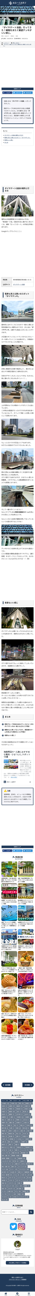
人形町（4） (26, 1122)
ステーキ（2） (12, 1177)
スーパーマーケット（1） (8, 1164)
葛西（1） (17, 1150)
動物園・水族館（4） (17, 1155)
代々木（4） (26, 1133)
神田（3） (4, 1120)
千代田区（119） (6, 1103)
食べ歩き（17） (5, 1172)
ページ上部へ (17, 1295)
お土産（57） (14, 1172)
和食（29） (4, 1188)
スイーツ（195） (12, 1194)
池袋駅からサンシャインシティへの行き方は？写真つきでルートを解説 (25, 923)
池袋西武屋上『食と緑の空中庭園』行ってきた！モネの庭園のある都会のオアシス (9, 879)
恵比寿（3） (12, 1136)
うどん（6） (17, 1175)
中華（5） (20, 1183)
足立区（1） (5, 1114)
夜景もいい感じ (8, 140)
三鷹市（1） (13, 1117)
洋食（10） (4, 1183)
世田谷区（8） (19, 1109)
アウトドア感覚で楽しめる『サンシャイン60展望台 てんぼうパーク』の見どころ (9, 969)
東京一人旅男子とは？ (17, 1277)
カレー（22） (19, 1186)
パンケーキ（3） (25, 1197)
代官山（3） (5, 1136)
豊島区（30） (12, 1111)
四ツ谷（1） (26, 1120)
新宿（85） (19, 1128)
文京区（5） (5, 1106)
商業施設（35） (22, 1158)
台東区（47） (12, 1106)
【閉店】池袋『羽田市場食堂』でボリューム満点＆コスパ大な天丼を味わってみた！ (25, 969)
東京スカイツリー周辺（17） (9, 1147)
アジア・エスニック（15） (8, 1186)
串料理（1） (5, 1180)
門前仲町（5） (28, 1147)
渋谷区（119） (28, 1109)
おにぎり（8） (11, 1188)
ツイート (18, 92)
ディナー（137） (14, 1169)
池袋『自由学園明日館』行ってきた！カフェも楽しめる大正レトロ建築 (25, 879)
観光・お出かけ (5, 36)
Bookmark (28, 92)
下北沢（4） (5, 1139)
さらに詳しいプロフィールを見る (17, 1263)
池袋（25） (23, 1131)
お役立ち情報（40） (27, 1100)
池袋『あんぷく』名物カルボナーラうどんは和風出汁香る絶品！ (9, 1015)
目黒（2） (18, 1136)
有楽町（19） (5, 1122)
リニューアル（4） (6, 1153)
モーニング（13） (22, 1166)
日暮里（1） (18, 1142)
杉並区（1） (5, 1111)
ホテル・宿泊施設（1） (27, 1164)
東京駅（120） (20, 1117)
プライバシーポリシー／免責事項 (17, 1279)
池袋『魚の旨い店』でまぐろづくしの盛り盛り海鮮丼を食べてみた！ (25, 1037)
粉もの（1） (5, 1177)
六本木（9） (29, 1125)
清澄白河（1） (20, 1147)
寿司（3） (20, 1172)
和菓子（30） (21, 1194)
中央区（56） (14, 1103)
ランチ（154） (5, 1169)
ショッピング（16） (6, 1161)
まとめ (6, 142)
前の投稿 (7, 1085)
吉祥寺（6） (29, 1139)
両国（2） (17, 1144)
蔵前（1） (11, 1144)
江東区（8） (28, 1106)
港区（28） (21, 1103)
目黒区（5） (12, 1109)
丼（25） (30, 1175)
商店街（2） (23, 1161)
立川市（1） (28, 1114)
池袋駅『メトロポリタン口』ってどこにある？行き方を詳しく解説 (9, 901)
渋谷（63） (30, 1131)
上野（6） (4, 1142)
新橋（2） (10, 1125)
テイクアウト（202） (24, 1169)
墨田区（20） (20, 1106)
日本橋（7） (19, 1122)
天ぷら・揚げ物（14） (7, 1175)
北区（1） (19, 1111)
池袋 (17, 36)
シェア (8, 92)
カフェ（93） (18, 1191)
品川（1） (16, 1125)
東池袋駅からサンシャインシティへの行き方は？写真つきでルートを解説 (25, 901)
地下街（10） (16, 1161)
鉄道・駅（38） (16, 1153)
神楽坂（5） (5, 1131)
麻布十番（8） (5, 1128)
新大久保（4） (26, 1128)
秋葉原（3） (29, 1117)
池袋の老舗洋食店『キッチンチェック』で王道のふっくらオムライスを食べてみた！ (9, 1037)
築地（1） (4, 1125)
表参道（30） (11, 1133)
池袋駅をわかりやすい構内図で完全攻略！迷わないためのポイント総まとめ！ (9, 947)
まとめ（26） (5, 1199)
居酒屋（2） (27, 1186)
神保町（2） (19, 1120)
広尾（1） (12, 1128)
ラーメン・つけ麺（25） (8, 1191)
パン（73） (4, 1194)
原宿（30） (4, 1133)
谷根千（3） (25, 1142)
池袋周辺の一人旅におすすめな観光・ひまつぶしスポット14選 (25, 947)
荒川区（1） (26, 1111)
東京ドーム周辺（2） (14, 1131)
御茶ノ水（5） (11, 1120)
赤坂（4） (22, 1125)
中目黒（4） (25, 1136)
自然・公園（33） (6, 1155)
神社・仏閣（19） (6, 1166)
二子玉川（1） (20, 1139)
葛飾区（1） (12, 1114)
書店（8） (17, 1164)
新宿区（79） (29, 1103)
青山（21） (19, 1133)
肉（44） (29, 1177)
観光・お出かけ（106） (15, 1100)
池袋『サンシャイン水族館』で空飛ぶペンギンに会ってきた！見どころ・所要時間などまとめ (9, 924)
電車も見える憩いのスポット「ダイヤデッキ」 (17, 137)
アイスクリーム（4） (7, 1197)
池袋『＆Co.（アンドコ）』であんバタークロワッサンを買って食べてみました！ (25, 1015)
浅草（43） (10, 1142)
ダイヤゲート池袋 (19, 284)
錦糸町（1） (5, 1144)
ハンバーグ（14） (21, 1177)
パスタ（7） (12, 1180)
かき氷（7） (16, 1197)
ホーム (6, 1295)
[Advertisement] (17, 66)
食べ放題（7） (20, 1188)
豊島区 (12, 36)
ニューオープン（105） (27, 1150)
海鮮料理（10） (28, 1172)
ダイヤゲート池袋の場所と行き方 (13, 135)
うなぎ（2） (24, 1175)
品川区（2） (5, 1109)
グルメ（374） (5, 1100)
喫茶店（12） (26, 1191)
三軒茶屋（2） (12, 1139)
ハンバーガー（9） (27, 1180)
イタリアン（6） (12, 1183)
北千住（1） (5, 1150)
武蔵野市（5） (5, 1117)
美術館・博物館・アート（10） (9, 1158)
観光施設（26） (25, 1153)
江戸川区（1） (19, 1114)
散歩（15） (14, 1166)
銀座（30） (12, 1122)
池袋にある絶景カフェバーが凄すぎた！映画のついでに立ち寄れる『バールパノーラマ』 (25, 992)
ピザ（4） (18, 1180)
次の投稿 (27, 1085)
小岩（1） (11, 1150)
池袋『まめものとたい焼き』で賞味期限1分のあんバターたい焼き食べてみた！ (9, 991)
